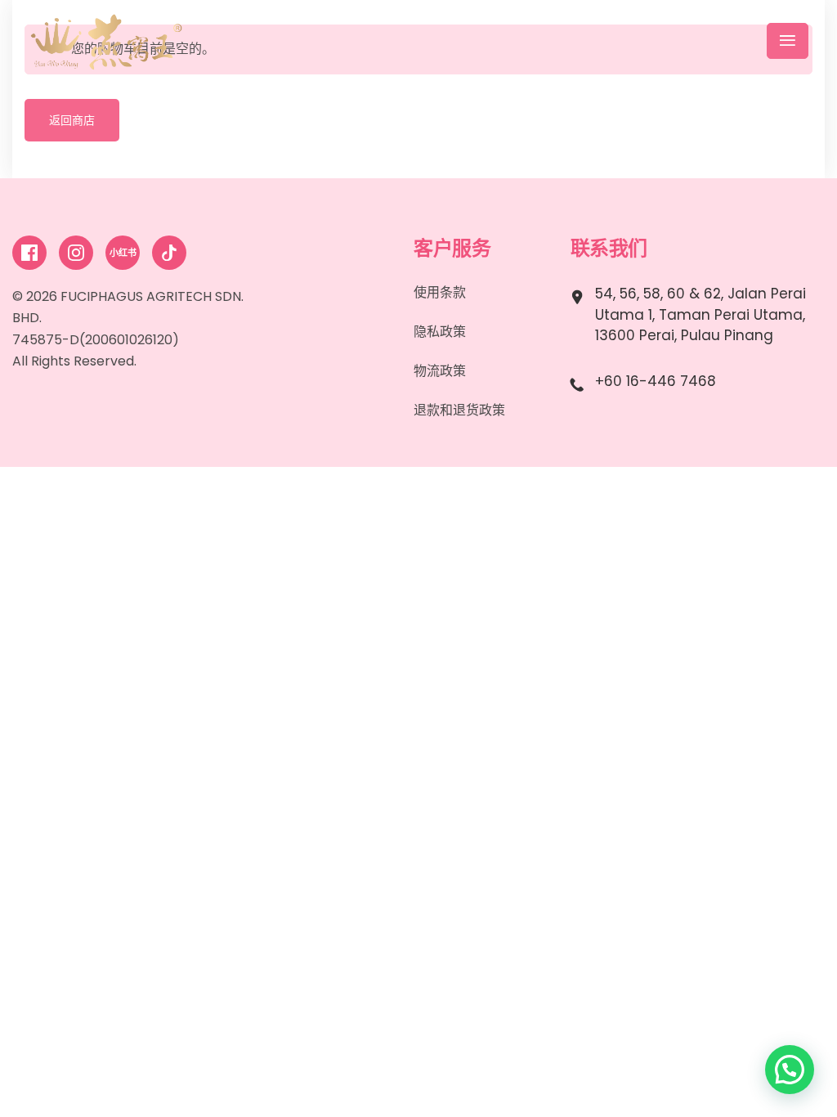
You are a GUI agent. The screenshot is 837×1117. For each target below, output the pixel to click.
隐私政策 (440, 331)
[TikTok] (169, 253)
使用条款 (440, 292)
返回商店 (72, 120)
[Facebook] (29, 253)
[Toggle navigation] (787, 41)
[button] (789, 1069)
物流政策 (440, 370)
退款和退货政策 (459, 410)
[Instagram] (76, 253)
